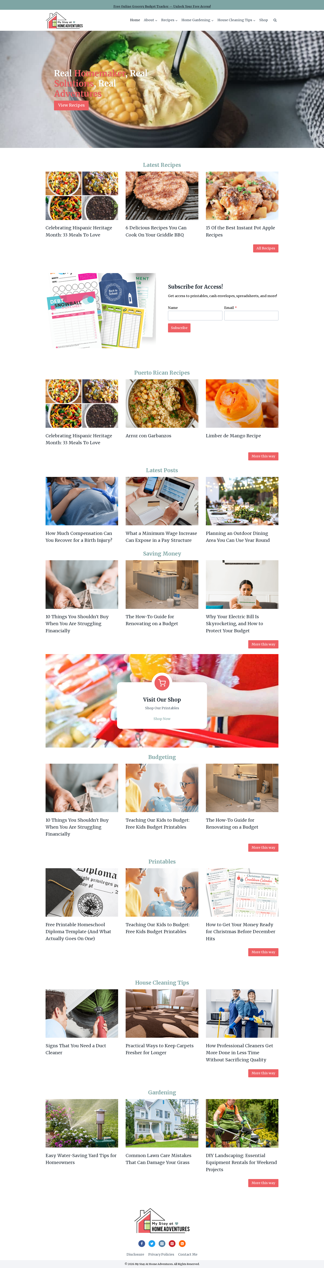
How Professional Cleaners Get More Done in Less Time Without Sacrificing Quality (239, 1052)
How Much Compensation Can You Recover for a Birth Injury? (79, 537)
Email (230, 308)
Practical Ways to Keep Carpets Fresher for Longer (160, 1049)
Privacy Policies (161, 1254)
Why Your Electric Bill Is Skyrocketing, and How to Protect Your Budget (234, 623)
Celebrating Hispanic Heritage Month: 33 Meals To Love (79, 231)
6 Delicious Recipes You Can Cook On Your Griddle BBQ (156, 231)
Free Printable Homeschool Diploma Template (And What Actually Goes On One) (78, 931)
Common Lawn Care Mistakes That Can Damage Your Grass (158, 1159)
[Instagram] (162, 1243)
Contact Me (187, 1254)
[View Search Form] (275, 20)
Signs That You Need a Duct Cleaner (76, 1049)
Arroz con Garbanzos (148, 435)
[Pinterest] (172, 1243)
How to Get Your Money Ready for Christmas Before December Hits (240, 931)
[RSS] (182, 1243)
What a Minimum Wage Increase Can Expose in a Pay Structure (161, 537)
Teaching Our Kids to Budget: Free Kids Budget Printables (158, 823)
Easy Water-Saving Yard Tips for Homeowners (81, 1159)
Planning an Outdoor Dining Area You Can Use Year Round (238, 537)
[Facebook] (141, 1243)
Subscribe (179, 328)
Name (173, 308)
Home (135, 20)
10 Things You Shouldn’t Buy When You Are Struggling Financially (77, 623)
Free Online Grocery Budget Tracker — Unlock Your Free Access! (162, 6)
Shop (263, 20)
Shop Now (162, 719)
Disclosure (135, 1254)
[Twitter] (151, 1243)
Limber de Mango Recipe (233, 435)
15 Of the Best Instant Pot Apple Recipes (240, 231)
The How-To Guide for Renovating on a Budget (152, 620)
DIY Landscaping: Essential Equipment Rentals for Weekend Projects (241, 1162)
